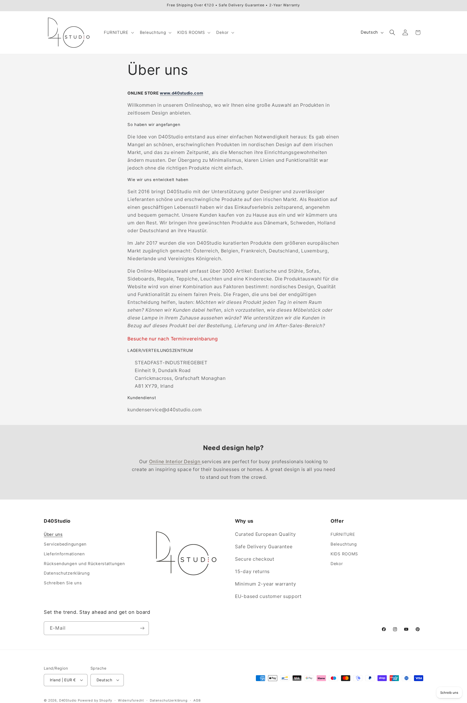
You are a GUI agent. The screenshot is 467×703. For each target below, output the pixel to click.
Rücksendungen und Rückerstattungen (84, 563)
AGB (197, 700)
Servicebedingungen (65, 544)
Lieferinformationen (64, 553)
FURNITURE (343, 534)
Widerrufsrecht (131, 700)
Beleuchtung (344, 544)
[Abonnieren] (142, 628)
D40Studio (68, 700)
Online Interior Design (175, 461)
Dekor (337, 563)
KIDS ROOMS (344, 553)
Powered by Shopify (95, 700)
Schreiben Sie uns (63, 583)
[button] (118, 32)
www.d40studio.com (181, 93)
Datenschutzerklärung (67, 573)
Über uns (53, 534)
